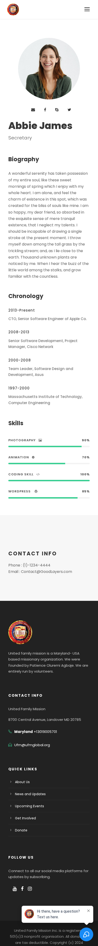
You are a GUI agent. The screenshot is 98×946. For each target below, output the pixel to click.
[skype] (57, 110)
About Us (22, 782)
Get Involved (25, 818)
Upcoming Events (29, 806)
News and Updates (30, 794)
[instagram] (30, 889)
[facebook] (45, 110)
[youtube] (15, 889)
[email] (33, 110)
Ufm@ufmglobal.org (32, 744)
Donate (21, 830)
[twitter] (69, 110)
